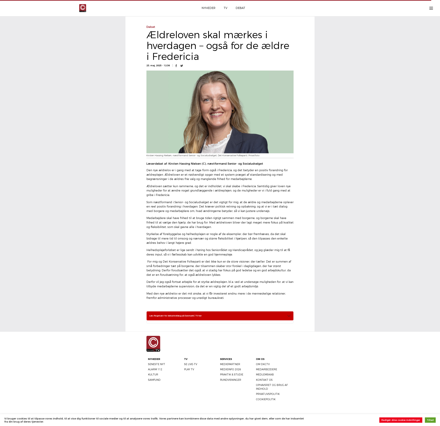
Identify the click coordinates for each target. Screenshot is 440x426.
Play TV (189, 369)
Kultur (153, 374)
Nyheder (154, 359)
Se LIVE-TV (190, 364)
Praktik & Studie (231, 374)
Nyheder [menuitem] (208, 8)
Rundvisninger (230, 379)
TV (186, 359)
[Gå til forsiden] (82, 7)
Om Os (260, 359)
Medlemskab (265, 374)
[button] (176, 65)
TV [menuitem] (225, 8)
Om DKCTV (263, 364)
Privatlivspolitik (268, 394)
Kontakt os (264, 379)
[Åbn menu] (429, 8)
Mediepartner (230, 364)
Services (226, 359)
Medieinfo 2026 (230, 369)
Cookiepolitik (266, 399)
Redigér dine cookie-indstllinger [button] (400, 420)
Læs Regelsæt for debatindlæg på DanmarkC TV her (175, 316)
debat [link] (150, 27)
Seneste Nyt (156, 364)
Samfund (154, 379)
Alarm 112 (155, 369)
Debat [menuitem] (240, 8)
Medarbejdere (266, 369)
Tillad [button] (430, 420)
